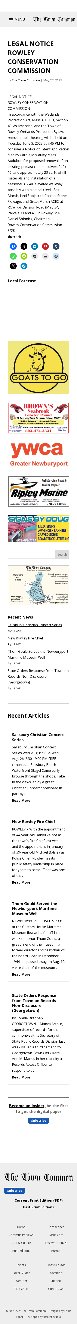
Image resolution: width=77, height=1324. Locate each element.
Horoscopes (55, 1227)
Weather (21, 1281)
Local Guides (21, 1273)
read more (21, 800)
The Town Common (26, 80)
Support (55, 1281)
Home (21, 1227)
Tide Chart (21, 1289)
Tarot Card (55, 1235)
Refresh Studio (52, 1317)
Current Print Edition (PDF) (39, 1200)
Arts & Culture (21, 1243)
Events (21, 1265)
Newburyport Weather (38, 332)
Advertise (55, 1273)
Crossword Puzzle (55, 1243)
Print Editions (21, 1251)
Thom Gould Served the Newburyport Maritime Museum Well (34, 908)
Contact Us (56, 1289)
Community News (21, 1235)
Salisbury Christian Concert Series (35, 625)
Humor (56, 1251)
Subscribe (38, 1120)
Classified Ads (55, 1265)
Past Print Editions (38, 1207)
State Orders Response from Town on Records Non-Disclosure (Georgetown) (38, 676)
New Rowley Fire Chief (25, 638)
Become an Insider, (27, 1105)
